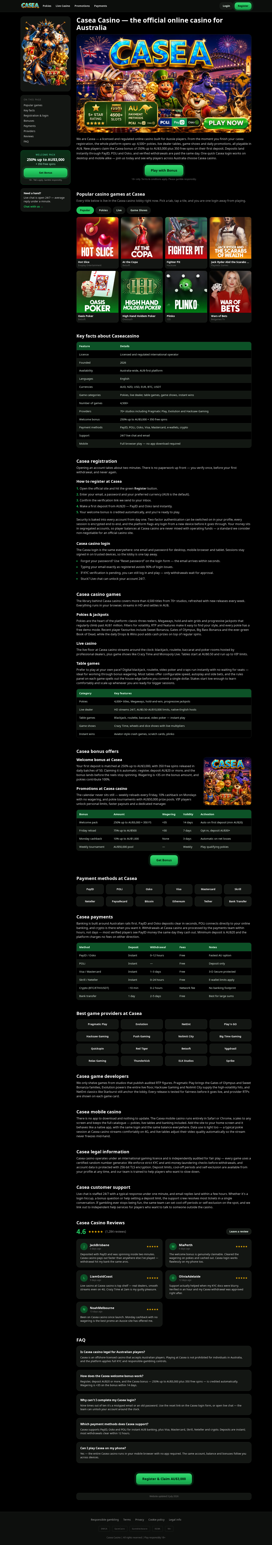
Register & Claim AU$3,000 (164, 1479)
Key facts (29, 110)
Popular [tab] (85, 210)
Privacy (139, 1519)
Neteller (90, 901)
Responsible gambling (105, 1519)
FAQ (26, 141)
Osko (149, 889)
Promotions (82, 6)
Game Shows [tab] (138, 210)
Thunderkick (142, 1060)
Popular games (33, 105)
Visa (178, 889)
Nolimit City (186, 1036)
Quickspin (97, 1048)
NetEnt (186, 1024)
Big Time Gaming (230, 1036)
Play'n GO (230, 1024)
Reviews (29, 136)
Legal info (175, 1519)
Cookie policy (156, 1519)
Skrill (238, 889)
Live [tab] (119, 210)
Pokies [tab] (103, 210)
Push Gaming (141, 1036)
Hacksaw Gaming (97, 1036)
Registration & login (36, 115)
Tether (208, 901)
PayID (90, 889)
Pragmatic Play (97, 1024)
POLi (119, 889)
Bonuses (29, 120)
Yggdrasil (230, 1048)
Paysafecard (119, 901)
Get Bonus (45, 172)
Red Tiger (142, 1048)
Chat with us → (33, 206)
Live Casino (63, 6)
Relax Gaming (97, 1060)
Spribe (230, 1060)
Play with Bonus (164, 170)
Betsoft (186, 1048)
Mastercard (208, 889)
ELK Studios (186, 1060)
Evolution (142, 1024)
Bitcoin (149, 901)
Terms (127, 1519)
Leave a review (238, 1231)
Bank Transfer (238, 901)
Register (243, 6)
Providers (29, 131)
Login (226, 6)
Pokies (47, 6)
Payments (100, 6)
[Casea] (30, 6)
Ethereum (178, 901)
